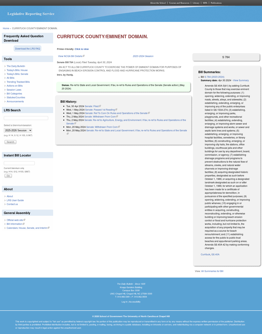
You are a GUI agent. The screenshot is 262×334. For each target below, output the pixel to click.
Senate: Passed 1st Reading (101, 109)
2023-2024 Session (143, 56)
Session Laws (14, 89)
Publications (216, 3)
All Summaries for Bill (212, 271)
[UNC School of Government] (80, 3)
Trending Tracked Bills (18, 81)
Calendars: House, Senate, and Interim (28, 227)
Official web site (16, 220)
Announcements (15, 101)
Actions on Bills (15, 85)
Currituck (205, 254)
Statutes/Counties (16, 97)
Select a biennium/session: (18, 125)
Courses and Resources (179, 3)
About (10, 196)
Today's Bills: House (17, 70)
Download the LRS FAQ (27, 48)
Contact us (12, 204)
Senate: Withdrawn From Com (101, 116)
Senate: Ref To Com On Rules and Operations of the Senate (117, 113)
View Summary (241, 80)
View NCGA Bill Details (71, 56)
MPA (205, 3)
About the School (158, 3)
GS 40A (215, 254)
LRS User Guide (15, 200)
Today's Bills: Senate (17, 73)
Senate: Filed (93, 106)
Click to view (82, 49)
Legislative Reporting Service (30, 13)
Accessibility (135, 301)
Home (6, 28)
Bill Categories (14, 93)
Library (196, 3)
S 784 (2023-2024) (214, 76)
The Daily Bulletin (16, 66)
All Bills (10, 77)
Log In (124, 301)
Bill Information (16, 223)
